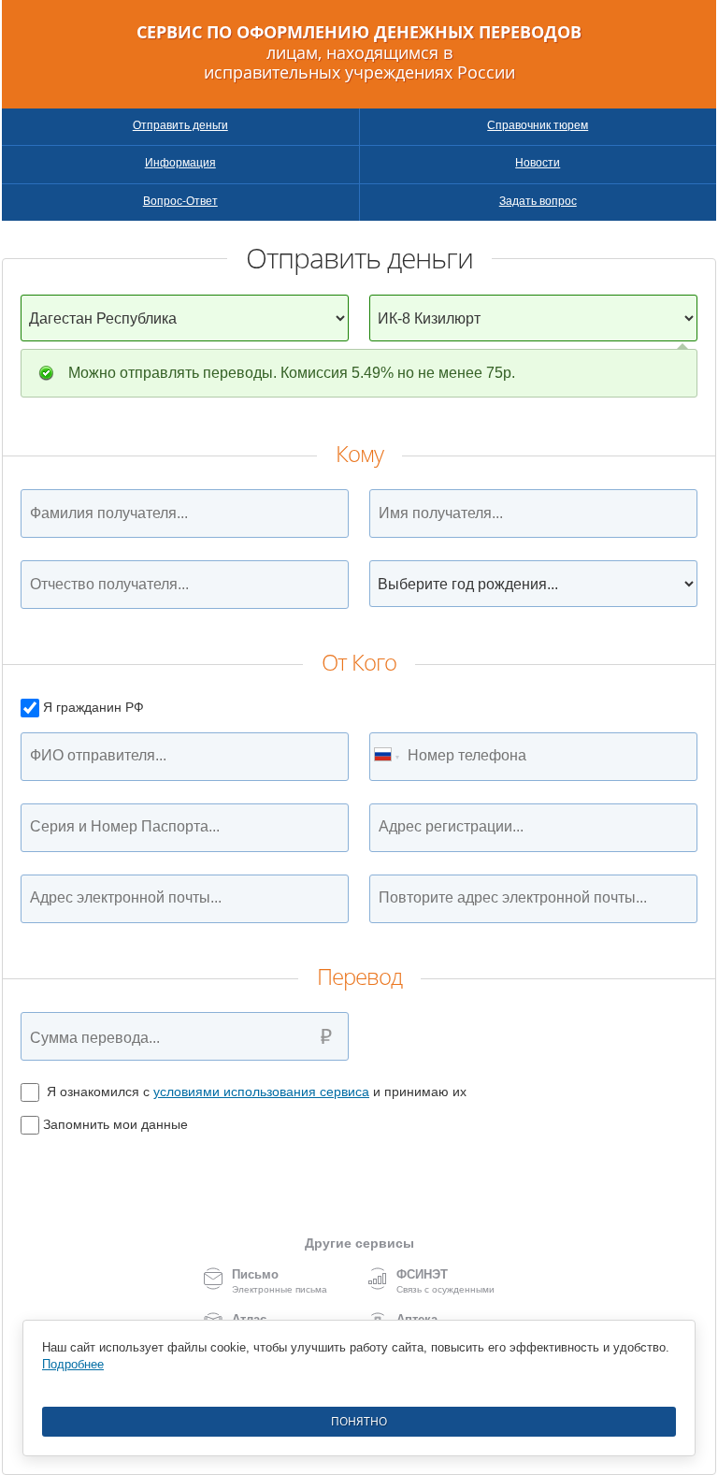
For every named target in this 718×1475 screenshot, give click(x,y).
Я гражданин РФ (93, 707)
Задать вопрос (538, 201)
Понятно (359, 1421)
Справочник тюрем (537, 125)
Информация (180, 162)
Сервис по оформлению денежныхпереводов (359, 52)
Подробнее (73, 1364)
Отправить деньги (180, 125)
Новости (537, 162)
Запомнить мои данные (115, 1124)
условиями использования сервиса (261, 1091)
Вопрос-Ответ (180, 201)
